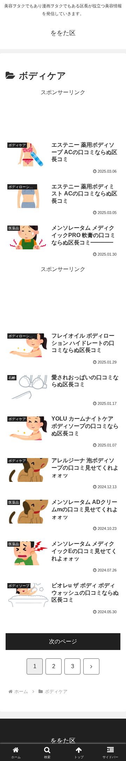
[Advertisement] (63, 115)
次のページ (63, 641)
